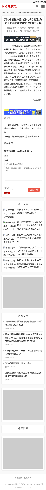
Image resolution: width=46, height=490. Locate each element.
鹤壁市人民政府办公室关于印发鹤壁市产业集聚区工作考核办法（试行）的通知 (22, 128)
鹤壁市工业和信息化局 (17, 28)
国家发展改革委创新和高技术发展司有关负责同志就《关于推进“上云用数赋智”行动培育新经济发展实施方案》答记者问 (24, 337)
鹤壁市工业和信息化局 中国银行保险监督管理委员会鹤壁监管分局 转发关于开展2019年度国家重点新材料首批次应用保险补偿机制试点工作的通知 (29, 264)
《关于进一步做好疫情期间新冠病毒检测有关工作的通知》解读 (24, 323)
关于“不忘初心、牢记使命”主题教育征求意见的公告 (29, 211)
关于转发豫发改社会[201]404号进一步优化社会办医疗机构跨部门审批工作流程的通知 (29, 225)
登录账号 (18, 164)
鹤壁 (19, 13)
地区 (14, 13)
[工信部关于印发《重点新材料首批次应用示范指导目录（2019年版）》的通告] (9, 251)
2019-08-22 (34, 28)
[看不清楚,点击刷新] (7, 193)
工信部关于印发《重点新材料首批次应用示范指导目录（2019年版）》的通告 (29, 251)
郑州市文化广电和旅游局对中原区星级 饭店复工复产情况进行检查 (23, 374)
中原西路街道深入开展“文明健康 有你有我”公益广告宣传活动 (23, 352)
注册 (44, 2)
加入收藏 (27, 31)
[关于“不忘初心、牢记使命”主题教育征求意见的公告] (9, 213)
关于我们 (18, 478)
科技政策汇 (13, 6)
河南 (8, 13)
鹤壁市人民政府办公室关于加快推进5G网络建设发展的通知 (29, 238)
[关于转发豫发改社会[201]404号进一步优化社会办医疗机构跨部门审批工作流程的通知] (9, 225)
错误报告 (36, 31)
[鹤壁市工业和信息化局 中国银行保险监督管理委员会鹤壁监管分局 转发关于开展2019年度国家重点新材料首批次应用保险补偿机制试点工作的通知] (9, 264)
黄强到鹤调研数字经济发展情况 (25, 137)
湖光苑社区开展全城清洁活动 (18, 363)
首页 (3, 13)
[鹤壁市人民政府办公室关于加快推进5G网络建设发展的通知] (9, 238)
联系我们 (27, 478)
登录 (37, 2)
